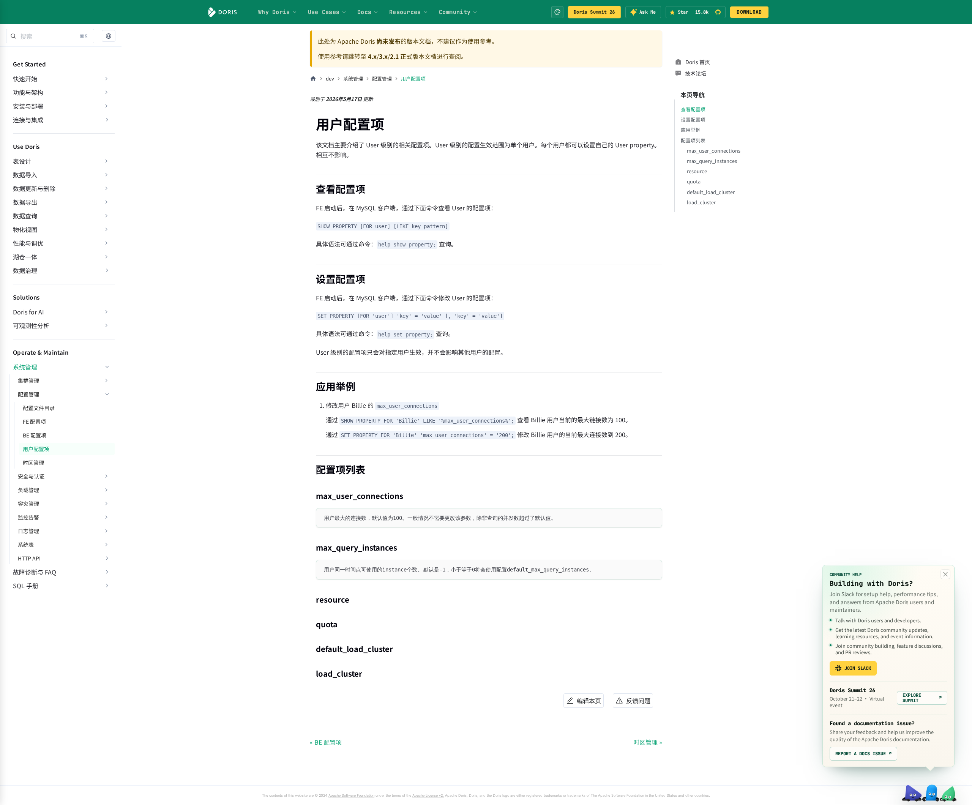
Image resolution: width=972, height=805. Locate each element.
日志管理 (28, 531)
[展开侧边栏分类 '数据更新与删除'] (106, 188)
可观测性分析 (31, 325)
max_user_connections (713, 150)
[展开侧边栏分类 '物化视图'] (106, 229)
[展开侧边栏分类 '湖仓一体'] (106, 257)
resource (697, 171)
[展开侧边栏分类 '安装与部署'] (106, 106)
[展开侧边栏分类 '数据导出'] (106, 202)
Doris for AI (28, 311)
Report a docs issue (863, 754)
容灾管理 (28, 503)
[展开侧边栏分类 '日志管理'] (106, 531)
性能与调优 (28, 243)
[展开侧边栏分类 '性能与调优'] (106, 243)
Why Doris (274, 12)
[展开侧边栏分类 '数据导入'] (106, 175)
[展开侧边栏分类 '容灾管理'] (106, 503)
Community (455, 12)
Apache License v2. (428, 795)
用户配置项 (36, 449)
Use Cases (324, 12)
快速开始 (25, 78)
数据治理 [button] (25, 270)
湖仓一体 (25, 256)
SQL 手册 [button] (25, 585)
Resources (405, 12)
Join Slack (857, 668)
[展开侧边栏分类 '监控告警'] (106, 517)
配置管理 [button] (28, 394)
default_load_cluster (711, 192)
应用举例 (691, 129)
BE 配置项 (34, 435)
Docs (364, 12)
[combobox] (50, 36)
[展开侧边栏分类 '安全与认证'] (106, 476)
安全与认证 (31, 476)
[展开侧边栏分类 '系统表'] (106, 544)
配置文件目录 (39, 408)
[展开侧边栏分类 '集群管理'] (106, 380)
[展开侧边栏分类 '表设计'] (106, 161)
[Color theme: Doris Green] (557, 12)
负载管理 (28, 490)
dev (330, 78)
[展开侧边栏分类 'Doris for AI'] (106, 312)
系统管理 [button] (25, 366)
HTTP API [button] (29, 558)
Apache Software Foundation (351, 795)
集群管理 (28, 380)
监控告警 (28, 517)
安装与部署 (28, 105)
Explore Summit (922, 698)
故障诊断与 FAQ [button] (34, 571)
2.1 (394, 56)
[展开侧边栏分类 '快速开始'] (106, 79)
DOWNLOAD (749, 12)
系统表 (26, 544)
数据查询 (25, 215)
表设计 (22, 161)
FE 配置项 (34, 421)
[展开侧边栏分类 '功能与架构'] (106, 92)
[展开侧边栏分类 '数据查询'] (106, 216)
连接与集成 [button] (28, 119)
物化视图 (25, 229)
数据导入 (25, 174)
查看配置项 (693, 109)
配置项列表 (693, 140)
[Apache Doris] (222, 12)
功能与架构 (28, 92)
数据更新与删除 (34, 188)
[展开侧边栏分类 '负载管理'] (106, 490)
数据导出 (25, 202)
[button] (108, 36)
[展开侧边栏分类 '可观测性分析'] (106, 325)
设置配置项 (693, 119)
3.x (383, 56)
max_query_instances (712, 160)
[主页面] (313, 78)
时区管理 (33, 462)
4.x (372, 56)
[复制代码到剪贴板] (653, 517)
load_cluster (701, 202)
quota (694, 181)
